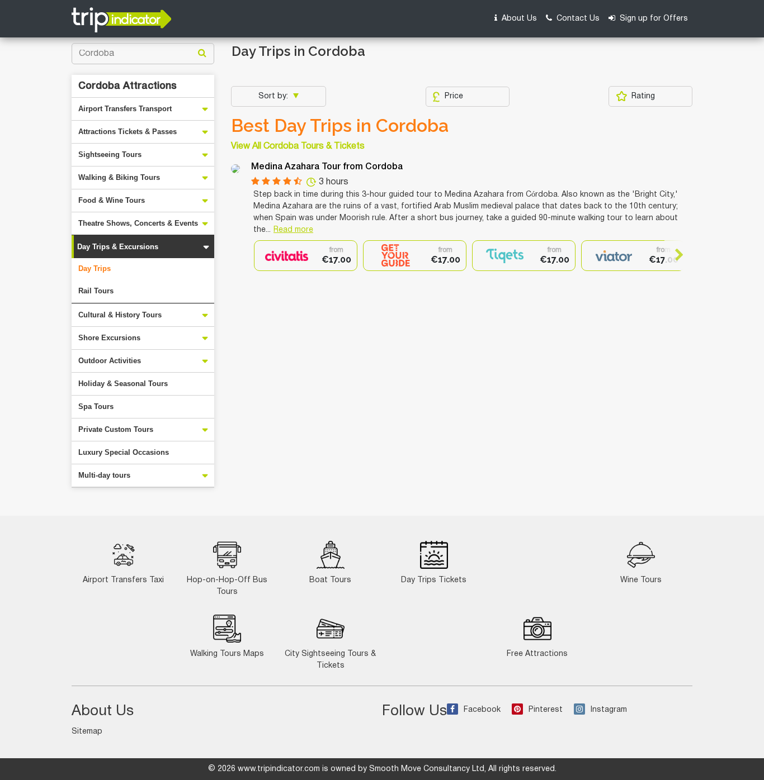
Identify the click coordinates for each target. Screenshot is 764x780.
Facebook (482, 710)
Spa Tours (96, 406)
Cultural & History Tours (120, 315)
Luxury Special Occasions (123, 452)
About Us (518, 18)
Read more (293, 230)
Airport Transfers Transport (125, 108)
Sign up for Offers (652, 18)
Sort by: (274, 96)
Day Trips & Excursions (117, 246)
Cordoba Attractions (127, 86)
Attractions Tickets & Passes (127, 131)
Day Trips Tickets (433, 580)
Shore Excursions (109, 338)
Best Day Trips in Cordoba (340, 126)
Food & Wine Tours (111, 200)
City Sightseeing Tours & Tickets (330, 659)
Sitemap (87, 731)
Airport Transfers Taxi (123, 580)
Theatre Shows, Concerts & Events (138, 223)
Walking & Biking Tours (119, 177)
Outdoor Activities (109, 360)
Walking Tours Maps (227, 654)
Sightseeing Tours (110, 154)
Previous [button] (263, 254)
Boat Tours (330, 580)
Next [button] (674, 254)
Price (454, 96)
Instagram (609, 710)
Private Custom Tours (115, 429)
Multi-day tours (104, 475)
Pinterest (546, 710)
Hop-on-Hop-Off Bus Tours (227, 586)
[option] (305, 255)
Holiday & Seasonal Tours (123, 383)
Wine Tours (641, 580)
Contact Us (577, 18)
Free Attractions (537, 654)
